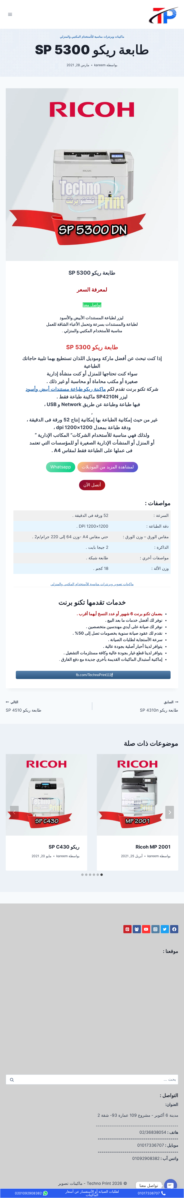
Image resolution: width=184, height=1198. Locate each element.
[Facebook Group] (137, 929)
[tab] (101, 874)
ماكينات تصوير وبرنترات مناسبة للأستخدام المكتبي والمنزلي (92, 584)
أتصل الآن (92, 484)
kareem (100, 65)
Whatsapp (60, 466)
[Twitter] (165, 929)
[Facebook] (174, 929)
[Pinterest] (127, 929)
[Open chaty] (170, 1185)
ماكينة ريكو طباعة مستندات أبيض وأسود (66, 389)
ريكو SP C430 (64, 847)
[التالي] (14, 812)
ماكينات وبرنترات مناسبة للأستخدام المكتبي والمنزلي (92, 36)
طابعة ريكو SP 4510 (23, 706)
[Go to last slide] (169, 812)
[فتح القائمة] (10, 14)
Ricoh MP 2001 (153, 847)
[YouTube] (146, 929)
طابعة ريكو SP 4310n (159, 706)
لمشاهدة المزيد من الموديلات (108, 466)
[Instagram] (155, 929)
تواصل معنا (92, 304)
